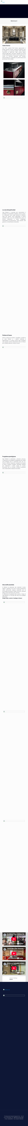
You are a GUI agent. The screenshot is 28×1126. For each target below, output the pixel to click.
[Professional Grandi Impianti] (3, 2)
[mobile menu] (26, 2)
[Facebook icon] (13, 1121)
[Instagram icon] (15, 1121)
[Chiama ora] (6, 989)
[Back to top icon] (14, 1112)
